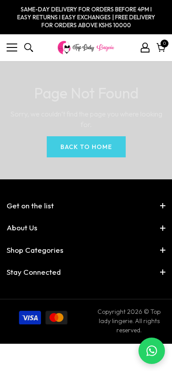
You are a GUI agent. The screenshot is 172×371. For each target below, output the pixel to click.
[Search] (28, 47)
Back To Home (86, 147)
